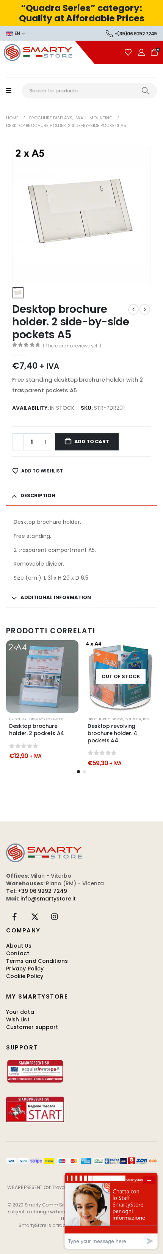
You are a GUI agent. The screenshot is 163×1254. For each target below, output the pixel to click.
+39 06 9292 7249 (42, 891)
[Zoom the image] (44, 847)
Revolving (152, 719)
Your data (20, 1012)
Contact (18, 953)
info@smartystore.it (48, 898)
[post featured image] (42, 676)
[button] (78, 771)
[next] (144, 309)
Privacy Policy (25, 968)
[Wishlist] (128, 52)
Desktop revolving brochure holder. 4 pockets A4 (112, 733)
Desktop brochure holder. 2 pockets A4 (36, 729)
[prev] (133, 309)
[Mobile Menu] (12, 91)
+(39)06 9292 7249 (135, 33)
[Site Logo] (47, 52)
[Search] (145, 90)
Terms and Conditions (37, 961)
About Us (19, 946)
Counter (54, 719)
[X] (35, 916)
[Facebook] (15, 916)
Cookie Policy (24, 976)
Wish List (18, 1019)
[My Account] (141, 52)
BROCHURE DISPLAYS (27, 719)
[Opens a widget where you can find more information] (111, 1210)
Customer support (32, 1027)
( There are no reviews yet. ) (72, 345)
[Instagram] (54, 916)
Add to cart (91, 441)
